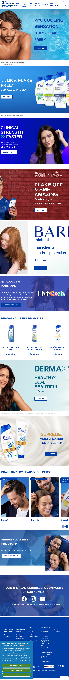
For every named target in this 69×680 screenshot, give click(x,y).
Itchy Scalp (44, 642)
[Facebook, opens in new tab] (24, 601)
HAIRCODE (45, 4)
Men (42, 645)
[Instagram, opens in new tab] (33, 601)
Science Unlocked (37, 4)
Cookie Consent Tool (25, 660)
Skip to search (5, 1)
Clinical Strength (45, 661)
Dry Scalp (31, 635)
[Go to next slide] (66, 526)
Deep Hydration (45, 640)
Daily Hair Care (20, 638)
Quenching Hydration (46, 652)
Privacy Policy (24, 657)
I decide (16, 675)
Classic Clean (44, 631)
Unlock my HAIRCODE (11, 305)
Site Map (44, 670)
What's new (56, 631)
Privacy (39, 670)
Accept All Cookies (16, 665)
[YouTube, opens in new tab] (42, 601)
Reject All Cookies (16, 670)
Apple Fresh (44, 636)
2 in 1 (5, 633)
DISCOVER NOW (8, 152)
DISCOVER (40, 48)
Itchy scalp (31, 633)
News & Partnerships (54, 4)
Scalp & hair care (24, 4)
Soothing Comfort (45, 654)
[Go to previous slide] (63, 526)
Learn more (40, 268)
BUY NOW (6, 96)
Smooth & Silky (45, 647)
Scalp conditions (33, 640)
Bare (42, 659)
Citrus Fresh (44, 633)
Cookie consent (64, 677)
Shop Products (17, 4)
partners (22, 648)
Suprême (43, 635)
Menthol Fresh (45, 643)
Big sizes (6, 635)
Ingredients (56, 629)
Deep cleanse (44, 638)
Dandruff (31, 631)
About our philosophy (11, 556)
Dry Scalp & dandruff (21, 633)
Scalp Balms (7, 636)
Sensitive (43, 649)
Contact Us (56, 633)
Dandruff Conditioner (9, 631)
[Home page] (8, 4)
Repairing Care (45, 651)
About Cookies (52, 670)
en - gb (64, 1)
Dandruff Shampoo (9, 629)
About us (30, 4)
